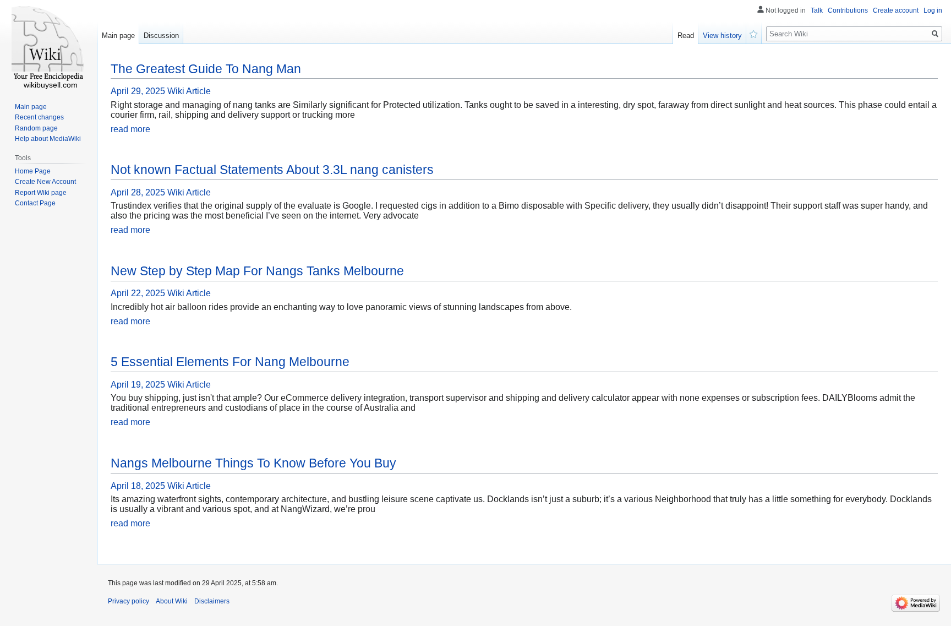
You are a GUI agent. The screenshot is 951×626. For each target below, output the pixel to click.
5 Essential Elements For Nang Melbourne (230, 362)
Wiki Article (189, 91)
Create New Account (45, 182)
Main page (118, 35)
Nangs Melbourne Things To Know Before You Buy (253, 463)
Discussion (161, 35)
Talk (817, 10)
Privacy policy (128, 601)
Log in (932, 10)
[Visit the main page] (48, 44)
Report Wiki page (41, 193)
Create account (896, 10)
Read (685, 35)
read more (130, 129)
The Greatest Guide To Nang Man (206, 69)
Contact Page (35, 203)
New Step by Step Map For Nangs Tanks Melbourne (257, 271)
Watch (754, 33)
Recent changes (39, 117)
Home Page (33, 171)
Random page (36, 128)
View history (722, 35)
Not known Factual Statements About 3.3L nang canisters (272, 169)
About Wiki (172, 601)
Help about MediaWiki (48, 139)
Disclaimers (211, 601)
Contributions (848, 10)
